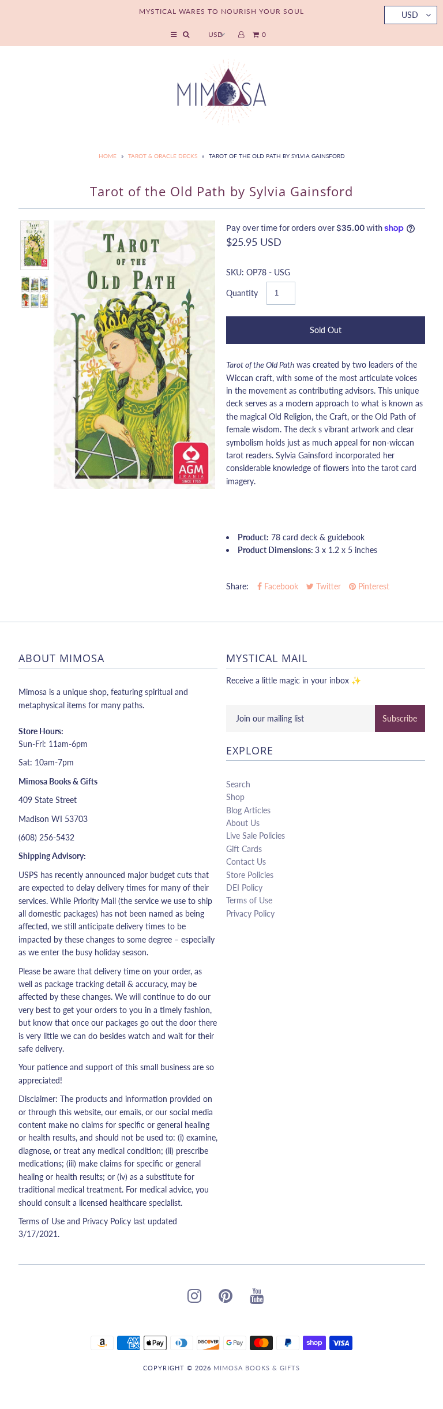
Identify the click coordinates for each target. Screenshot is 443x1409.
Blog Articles (248, 810)
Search (238, 784)
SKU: (235, 272)
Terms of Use (249, 900)
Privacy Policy (250, 913)
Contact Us (246, 861)
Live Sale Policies (255, 835)
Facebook (280, 586)
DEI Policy (244, 887)
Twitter (327, 586)
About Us (243, 823)
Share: (237, 586)
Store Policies (249, 875)
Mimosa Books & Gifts (256, 1367)
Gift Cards (244, 849)
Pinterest (372, 586)
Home (108, 155)
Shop (235, 797)
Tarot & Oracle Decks (162, 155)
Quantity (242, 293)
